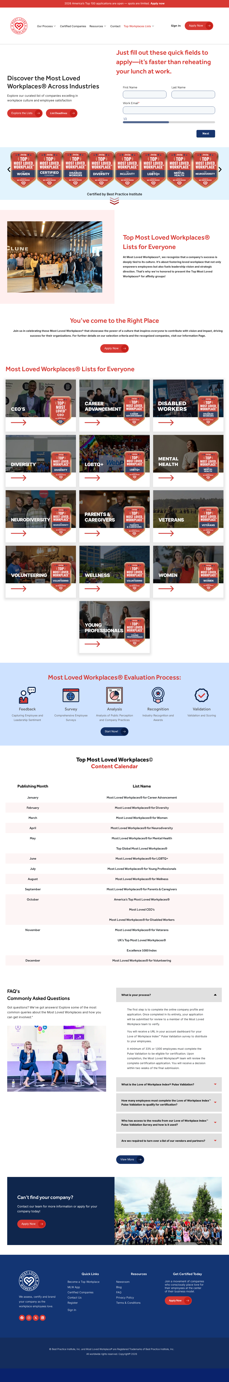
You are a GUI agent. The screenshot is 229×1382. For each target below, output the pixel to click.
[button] (9, 169)
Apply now (158, 3)
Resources (96, 26)
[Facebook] (22, 1318)
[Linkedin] (43, 1318)
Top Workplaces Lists (137, 26)
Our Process (45, 26)
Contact (115, 26)
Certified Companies (73, 26)
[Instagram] (29, 1318)
